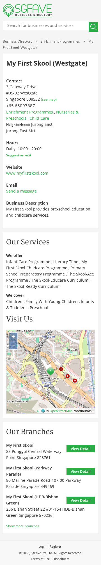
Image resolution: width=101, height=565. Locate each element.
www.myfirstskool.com (27, 173)
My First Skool (19, 445)
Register (55, 546)
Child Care (39, 118)
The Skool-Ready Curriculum (32, 286)
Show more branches (22, 526)
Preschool (39, 307)
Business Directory (17, 41)
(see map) (49, 99)
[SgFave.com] (27, 10)
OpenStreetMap (61, 411)
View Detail (81, 448)
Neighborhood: (18, 124)
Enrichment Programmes (60, 41)
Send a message (21, 191)
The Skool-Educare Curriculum (59, 280)
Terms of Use (40, 559)
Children (14, 301)
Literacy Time (65, 261)
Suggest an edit (18, 155)
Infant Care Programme (28, 261)
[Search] (93, 27)
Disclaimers (61, 559)
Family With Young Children (52, 301)
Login (42, 546)
